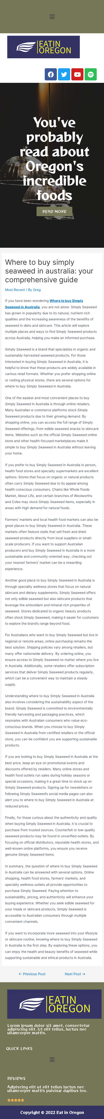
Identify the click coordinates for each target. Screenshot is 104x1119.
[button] (52, 16)
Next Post (75, 974)
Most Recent (15, 290)
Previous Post (32, 974)
